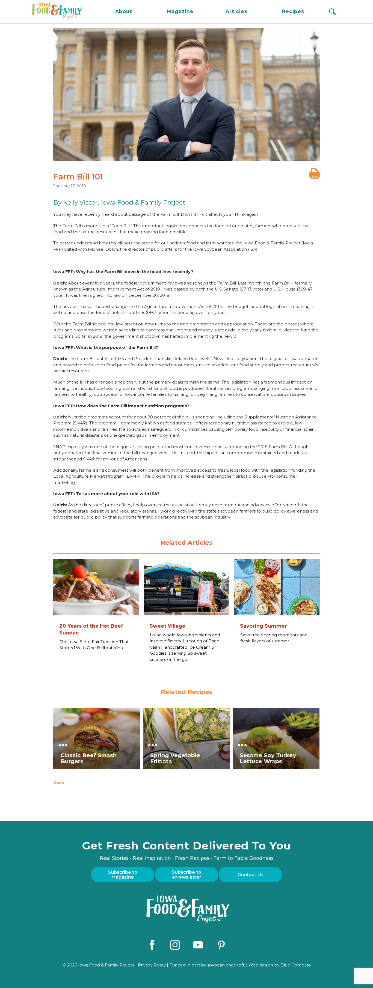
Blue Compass (295, 965)
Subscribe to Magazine (122, 874)
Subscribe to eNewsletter (186, 874)
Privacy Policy (152, 965)
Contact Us (251, 874)
